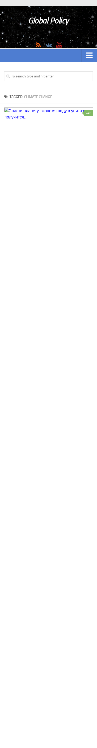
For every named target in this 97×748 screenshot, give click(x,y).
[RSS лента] (38, 45)
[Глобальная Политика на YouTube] (59, 45)
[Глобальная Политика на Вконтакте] (49, 45)
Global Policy (48, 20)
